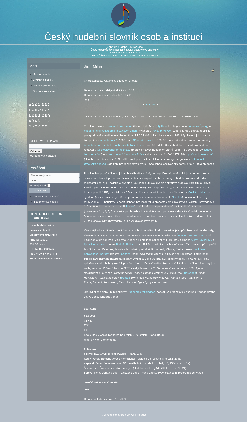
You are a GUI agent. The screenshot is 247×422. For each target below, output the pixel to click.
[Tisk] (212, 71)
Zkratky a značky (43, 79)
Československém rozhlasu (113, 149)
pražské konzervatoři (119, 126)
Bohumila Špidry (197, 126)
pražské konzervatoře (201, 154)
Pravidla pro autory (44, 85)
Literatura (150, 104)
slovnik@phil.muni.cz (50, 258)
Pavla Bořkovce (161, 130)
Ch (39, 109)
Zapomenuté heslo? (46, 201)
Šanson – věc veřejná (190, 234)
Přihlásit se (39, 190)
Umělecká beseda (95, 163)
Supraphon (189, 272)
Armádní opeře (109, 140)
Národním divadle (144, 140)
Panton (177, 197)
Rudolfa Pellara (125, 244)
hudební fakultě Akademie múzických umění (111, 130)
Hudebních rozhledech (141, 291)
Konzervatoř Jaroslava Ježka (126, 154)
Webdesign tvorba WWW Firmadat (125, 414)
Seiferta (126, 253)
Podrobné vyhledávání (42, 155)
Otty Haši (161, 126)
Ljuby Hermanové (95, 244)
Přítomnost (197, 159)
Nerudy (104, 253)
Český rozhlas (197, 192)
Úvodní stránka (42, 74)
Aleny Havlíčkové (201, 239)
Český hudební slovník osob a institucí (124, 37)
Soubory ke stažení (44, 91)
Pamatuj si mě (37, 185)
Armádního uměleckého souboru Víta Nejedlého (113, 144)
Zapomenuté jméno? (46, 196)
